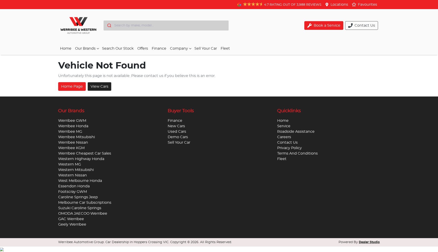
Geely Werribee (72, 224)
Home (65, 48)
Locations (339, 4)
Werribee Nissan (73, 142)
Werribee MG (70, 131)
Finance (159, 48)
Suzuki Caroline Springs (79, 208)
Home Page (72, 86)
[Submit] (109, 25)
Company (179, 48)
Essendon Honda (74, 186)
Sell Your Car (205, 48)
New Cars (176, 126)
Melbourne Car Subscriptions (84, 202)
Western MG (69, 164)
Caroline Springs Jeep (78, 197)
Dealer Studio (369, 242)
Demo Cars (178, 137)
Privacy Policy (289, 148)
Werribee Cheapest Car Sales (84, 153)
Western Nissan (72, 175)
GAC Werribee (71, 219)
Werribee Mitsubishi (76, 137)
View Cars (99, 86)
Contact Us (287, 142)
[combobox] (166, 25)
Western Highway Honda (81, 159)
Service (283, 126)
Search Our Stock (118, 48)
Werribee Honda (73, 126)
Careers (284, 137)
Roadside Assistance (296, 131)
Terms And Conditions (297, 153)
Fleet (225, 48)
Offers (142, 48)
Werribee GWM (72, 120)
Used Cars (177, 131)
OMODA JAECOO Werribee (82, 213)
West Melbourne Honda (80, 181)
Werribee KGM (71, 148)
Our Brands (85, 48)
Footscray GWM (72, 191)
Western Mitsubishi (76, 170)
